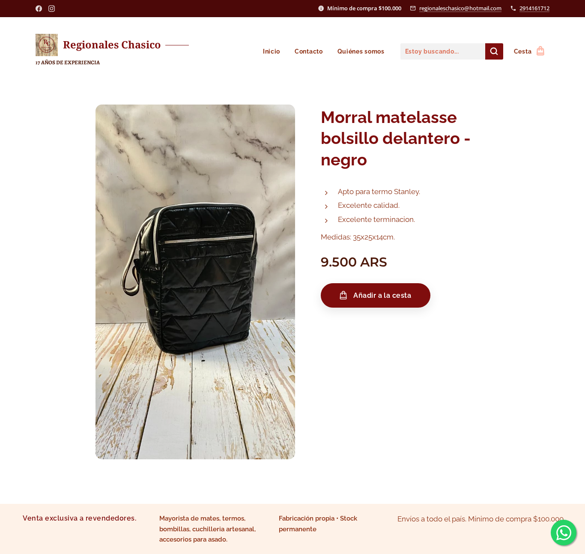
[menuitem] (271, 51)
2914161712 (534, 8)
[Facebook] (38, 8)
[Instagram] (51, 8)
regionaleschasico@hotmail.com (460, 8)
